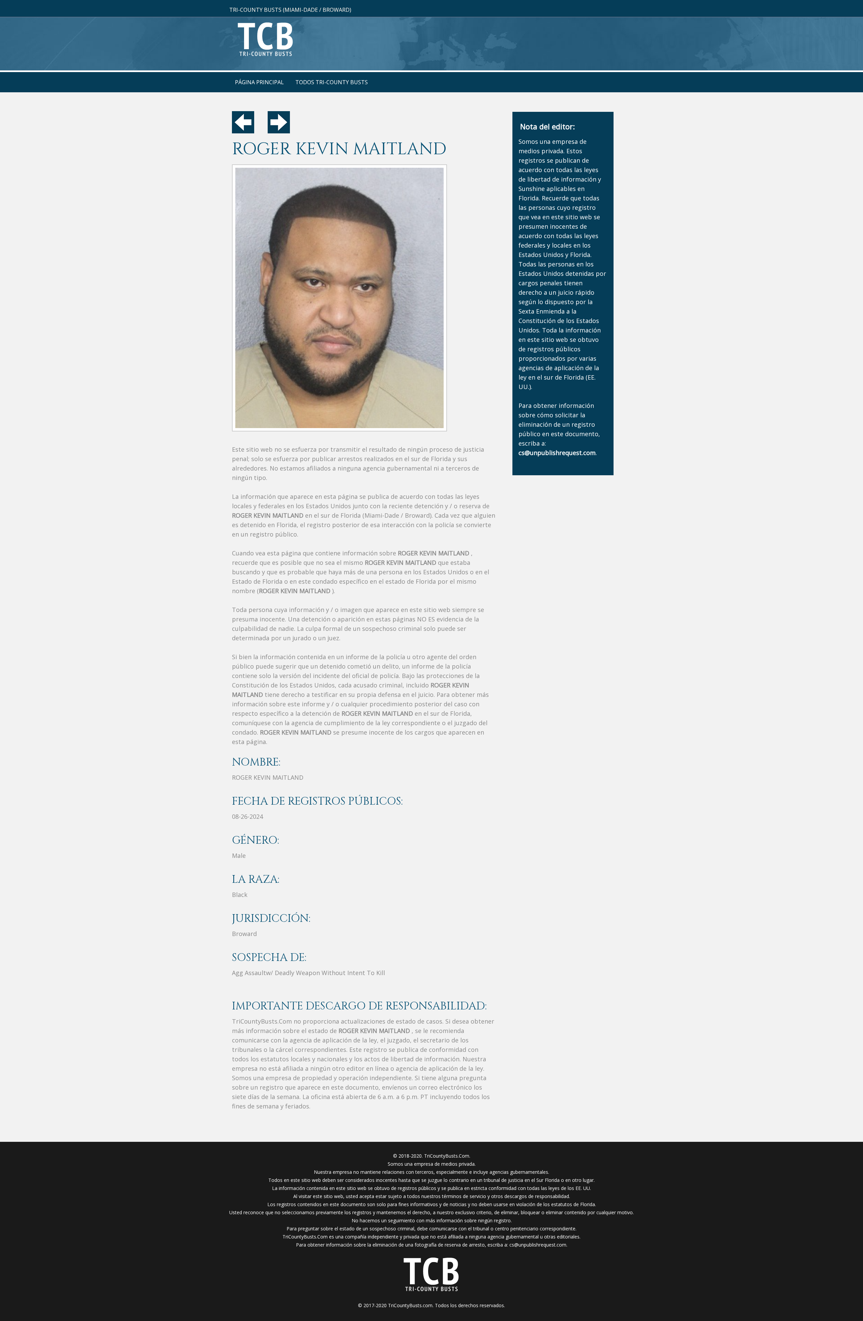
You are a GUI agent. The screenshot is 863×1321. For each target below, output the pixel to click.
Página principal (259, 82)
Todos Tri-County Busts (331, 82)
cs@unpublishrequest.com (537, 1245)
